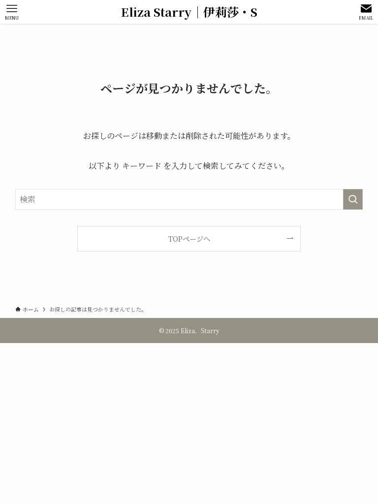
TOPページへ (189, 238)
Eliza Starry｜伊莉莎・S (189, 12)
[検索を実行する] (353, 199)
